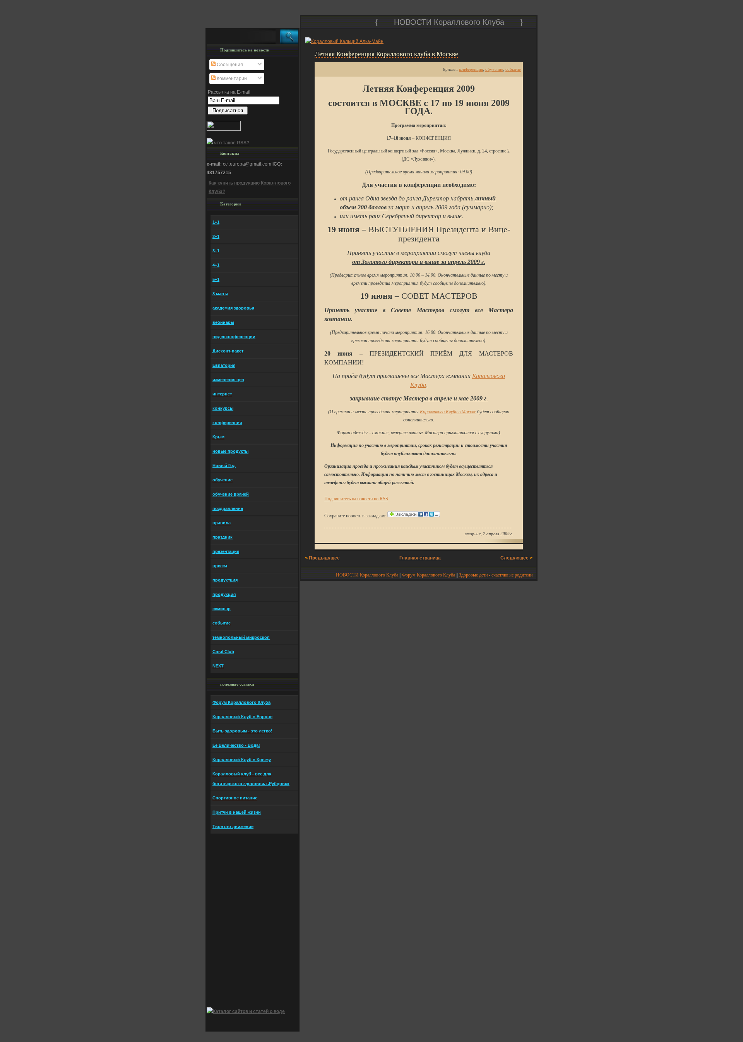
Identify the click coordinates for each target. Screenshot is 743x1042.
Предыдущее (324, 558)
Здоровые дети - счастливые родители (495, 575)
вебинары (223, 322)
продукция (224, 594)
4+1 (215, 265)
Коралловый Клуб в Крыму (241, 759)
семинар (221, 608)
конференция (471, 69)
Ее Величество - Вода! (236, 745)
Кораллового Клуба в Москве (448, 411)
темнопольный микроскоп (241, 637)
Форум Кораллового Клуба (428, 575)
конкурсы (222, 408)
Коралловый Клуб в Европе (242, 716)
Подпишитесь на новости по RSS (356, 498)
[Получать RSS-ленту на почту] (210, 142)
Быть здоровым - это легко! (242, 731)
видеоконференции (233, 336)
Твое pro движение (232, 826)
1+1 (215, 222)
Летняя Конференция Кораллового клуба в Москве (386, 54)
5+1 (215, 279)
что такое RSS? (231, 142)
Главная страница (420, 558)
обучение (494, 69)
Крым (218, 437)
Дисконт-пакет (227, 351)
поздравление (227, 508)
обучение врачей (230, 494)
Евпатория (223, 365)
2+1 (215, 236)
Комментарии (231, 78)
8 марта (220, 293)
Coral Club (223, 651)
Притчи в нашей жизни (236, 812)
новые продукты (230, 451)
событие (513, 69)
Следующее (514, 558)
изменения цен (228, 379)
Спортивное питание (234, 798)
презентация (225, 551)
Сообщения (229, 64)
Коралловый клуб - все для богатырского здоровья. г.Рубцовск (250, 779)
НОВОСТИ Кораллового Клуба (450, 22)
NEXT (218, 666)
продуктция (225, 580)
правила (221, 522)
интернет (222, 394)
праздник (222, 537)
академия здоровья (233, 308)
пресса (219, 565)
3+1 (215, 250)
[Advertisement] (395, 31)
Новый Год (224, 465)
